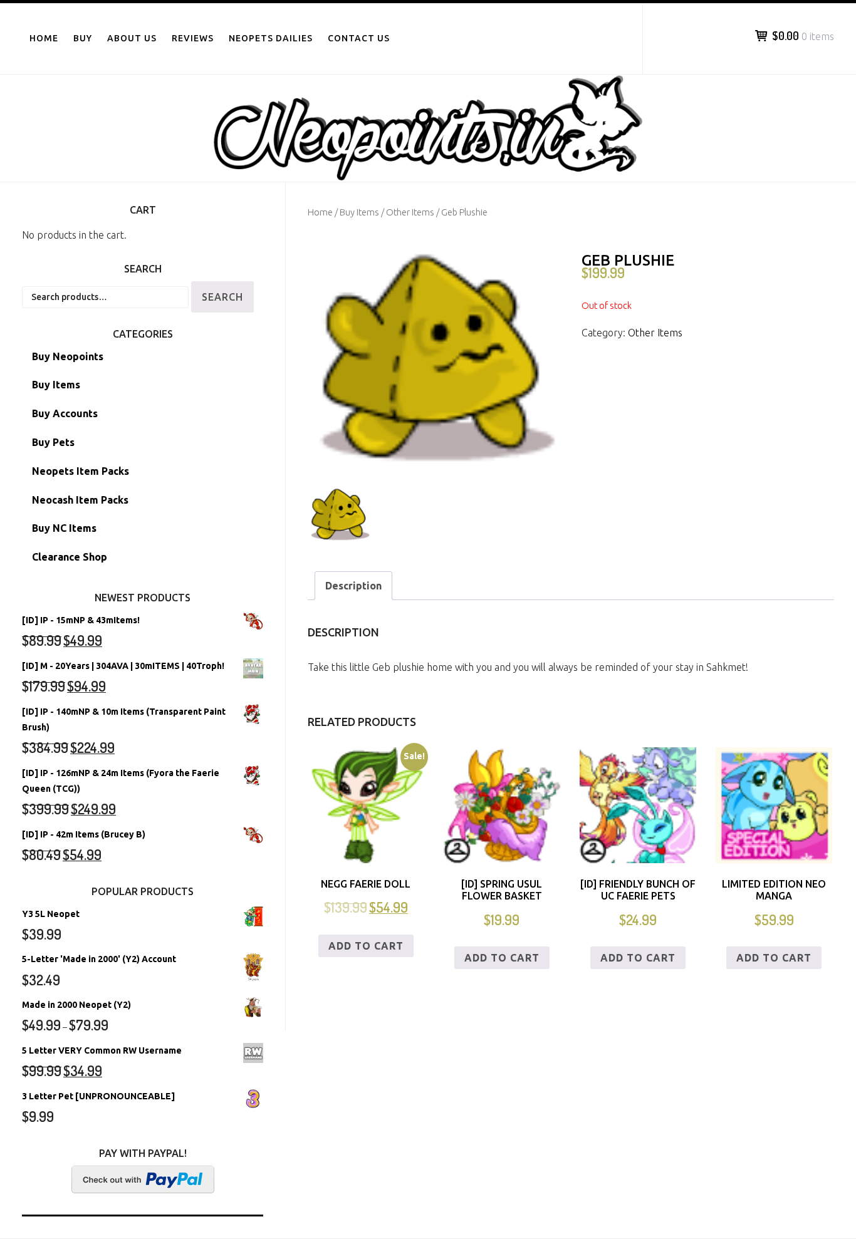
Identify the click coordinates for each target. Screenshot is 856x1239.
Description (353, 585)
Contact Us (359, 38)
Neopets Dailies (271, 38)
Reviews (193, 38)
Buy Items (359, 212)
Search (222, 297)
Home (43, 38)
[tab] (353, 586)
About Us (132, 38)
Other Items (410, 212)
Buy (82, 38)
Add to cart (366, 945)
